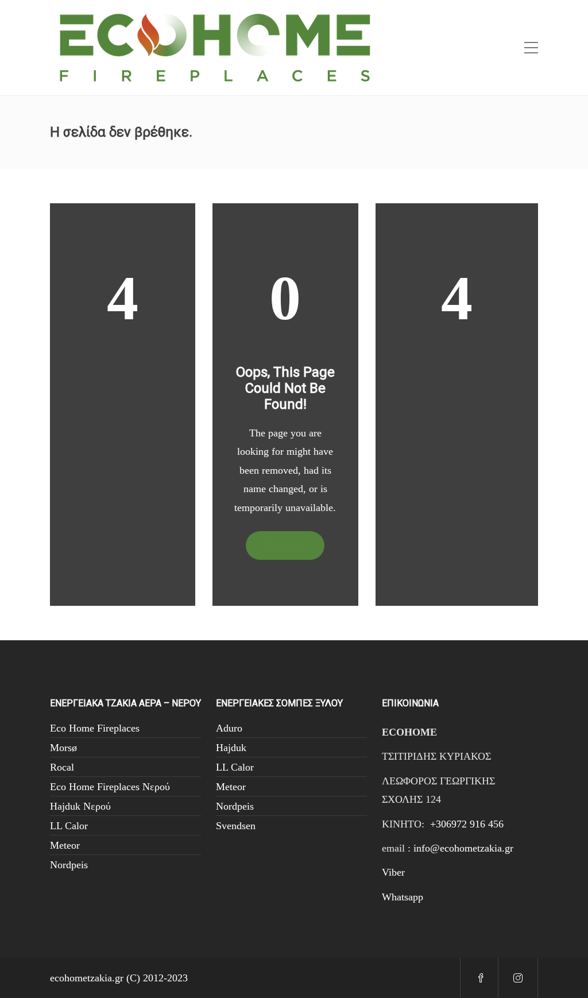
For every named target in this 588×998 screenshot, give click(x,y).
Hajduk (231, 747)
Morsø (63, 747)
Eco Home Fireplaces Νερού (110, 787)
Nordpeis (69, 865)
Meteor (65, 845)
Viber (393, 872)
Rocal (62, 767)
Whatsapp (402, 897)
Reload (290, 545)
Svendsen (236, 826)
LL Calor (69, 826)
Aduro (229, 728)
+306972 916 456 (467, 824)
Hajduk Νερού (80, 806)
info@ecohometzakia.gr (463, 848)
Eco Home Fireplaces (95, 728)
